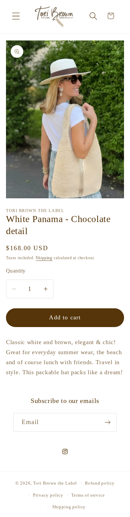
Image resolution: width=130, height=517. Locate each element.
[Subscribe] (107, 422)
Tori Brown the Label (55, 483)
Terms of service (88, 495)
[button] (16, 16)
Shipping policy (69, 506)
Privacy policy (48, 495)
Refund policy (100, 483)
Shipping (44, 257)
